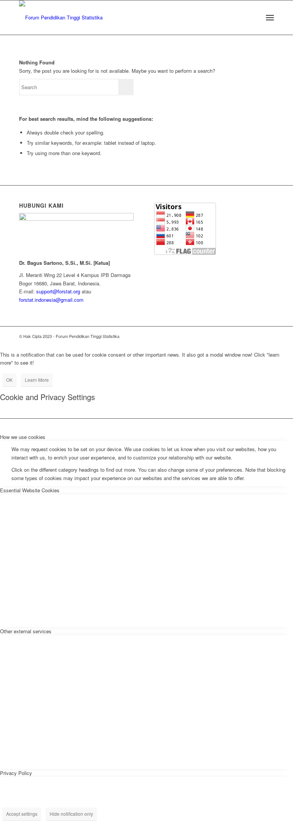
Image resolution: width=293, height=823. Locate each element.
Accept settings (21, 813)
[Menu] (270, 17)
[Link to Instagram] (234, 336)
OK (9, 379)
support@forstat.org (58, 291)
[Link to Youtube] (256, 336)
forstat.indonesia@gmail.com (51, 299)
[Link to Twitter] (222, 336)
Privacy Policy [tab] (16, 773)
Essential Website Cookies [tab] (30, 490)
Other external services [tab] (26, 631)
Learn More (37, 379)
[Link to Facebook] (245, 336)
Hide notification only (71, 813)
